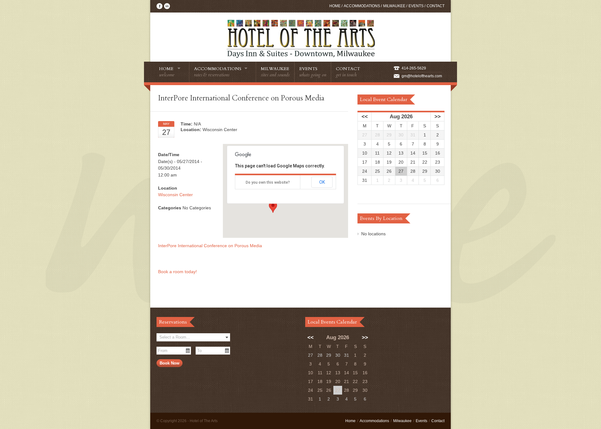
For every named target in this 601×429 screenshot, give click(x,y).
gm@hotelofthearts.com (422, 76)
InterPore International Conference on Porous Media (210, 245)
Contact (435, 6)
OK (322, 182)
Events (416, 6)
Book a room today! (178, 271)
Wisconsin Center (175, 194)
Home (335, 6)
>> (437, 117)
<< (365, 117)
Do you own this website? (268, 182)
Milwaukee (394, 6)
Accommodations (362, 6)
